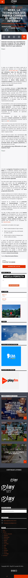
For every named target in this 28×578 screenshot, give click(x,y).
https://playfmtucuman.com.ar (10, 520)
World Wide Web (13, 70)
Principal (13, 8)
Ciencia (5, 552)
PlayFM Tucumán (17, 26)
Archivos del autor (14, 266)
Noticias (8, 8)
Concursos (5, 555)
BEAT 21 (4, 294)
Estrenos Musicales (8, 534)
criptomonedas (6, 222)
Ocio (5, 547)
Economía (6, 538)
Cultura (5, 548)
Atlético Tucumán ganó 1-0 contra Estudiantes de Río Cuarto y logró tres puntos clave (14, 431)
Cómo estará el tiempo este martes (14, 453)
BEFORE (4, 299)
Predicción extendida (14, 339)
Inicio (4, 530)
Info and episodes (14, 285)
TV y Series (6, 543)
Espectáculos (6, 537)
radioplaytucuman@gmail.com (10, 523)
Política (5, 542)
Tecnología (19, 8)
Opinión (5, 540)
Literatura (6, 550)
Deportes (6, 535)
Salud (5, 545)
